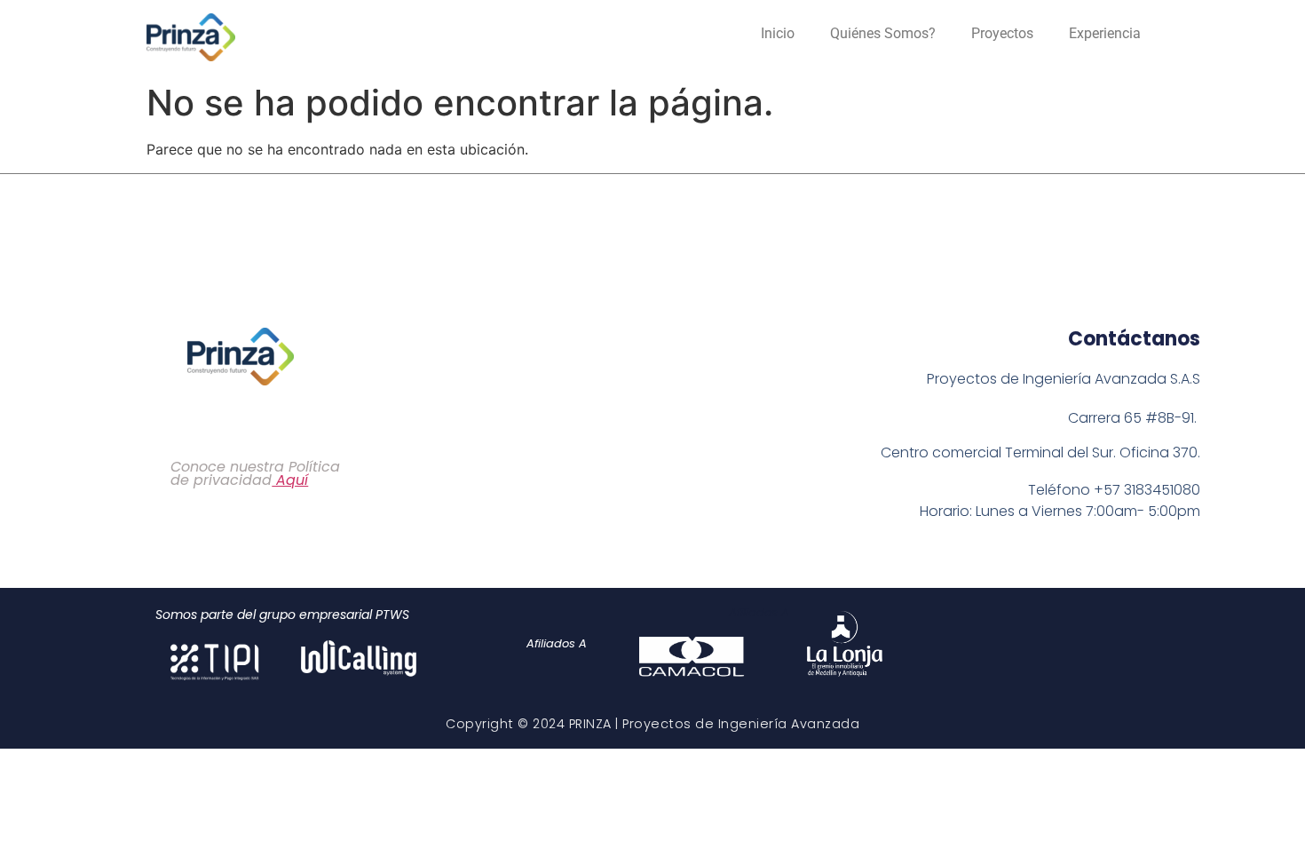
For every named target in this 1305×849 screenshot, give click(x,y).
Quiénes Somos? (883, 33)
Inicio (778, 33)
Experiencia (1105, 33)
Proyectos (1002, 33)
